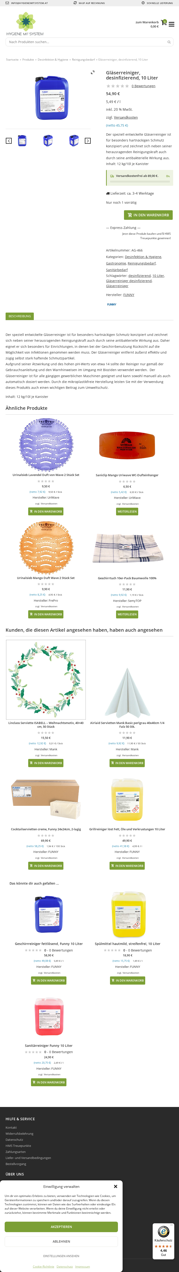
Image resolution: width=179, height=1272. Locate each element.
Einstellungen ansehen (61, 1256)
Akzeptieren (61, 1226)
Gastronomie (116, 263)
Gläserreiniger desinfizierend (129, 281)
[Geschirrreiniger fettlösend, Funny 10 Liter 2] (74, 141)
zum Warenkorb (147, 22)
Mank (53, 749)
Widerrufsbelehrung (19, 1133)
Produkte (28, 60)
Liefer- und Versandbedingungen (28, 1158)
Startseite (12, 60)
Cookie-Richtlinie (43, 1267)
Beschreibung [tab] (20, 316)
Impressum (82, 1267)
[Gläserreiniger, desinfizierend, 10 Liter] (22, 141)
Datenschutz (65, 1267)
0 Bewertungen (143, 86)
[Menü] (171, 1226)
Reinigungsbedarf (83, 60)
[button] (115, 1186)
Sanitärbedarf (117, 270)
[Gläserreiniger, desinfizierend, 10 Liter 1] (48, 141)
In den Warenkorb (151, 215)
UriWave (53, 497)
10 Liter (158, 275)
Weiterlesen (127, 511)
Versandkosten (126, 117)
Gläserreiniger (117, 286)
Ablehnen (61, 1241)
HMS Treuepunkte (18, 1146)
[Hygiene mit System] (71, 24)
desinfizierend (139, 275)
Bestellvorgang (16, 1164)
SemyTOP (134, 601)
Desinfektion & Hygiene (53, 60)
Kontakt (11, 1127)
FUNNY (128, 295)
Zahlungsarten (16, 1152)
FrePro (53, 600)
